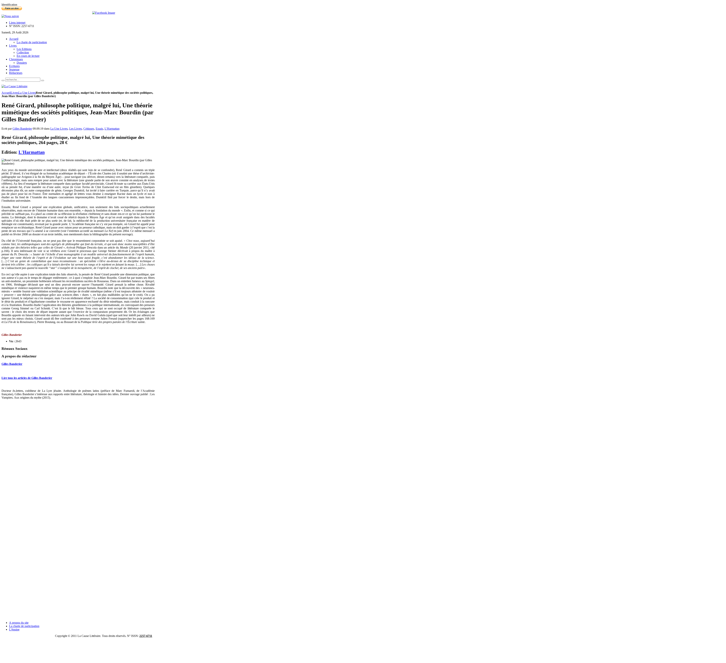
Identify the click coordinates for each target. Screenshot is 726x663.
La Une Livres (27, 92)
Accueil (6, 92)
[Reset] (42, 80)
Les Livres (75, 128)
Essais (99, 128)
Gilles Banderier (22, 128)
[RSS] (10, 16)
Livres (14, 92)
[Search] (3, 80)
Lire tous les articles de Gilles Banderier (27, 378)
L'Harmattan (112, 128)
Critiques (88, 128)
